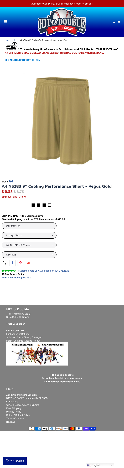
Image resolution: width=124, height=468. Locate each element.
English (95, 465)
